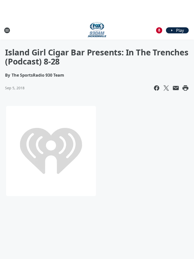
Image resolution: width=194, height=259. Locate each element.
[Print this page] (185, 88)
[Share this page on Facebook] (156, 88)
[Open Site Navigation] (7, 30)
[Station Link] (97, 30)
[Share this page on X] (166, 88)
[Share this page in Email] (175, 88)
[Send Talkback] (159, 30)
